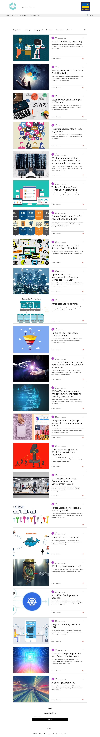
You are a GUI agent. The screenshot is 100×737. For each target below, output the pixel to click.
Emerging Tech (38, 30)
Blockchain (49, 30)
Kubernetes (59, 30)
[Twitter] (50, 728)
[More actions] (84, 38)
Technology (27, 30)
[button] (84, 30)
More (68, 30)
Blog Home (16, 30)
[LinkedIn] (47, 728)
